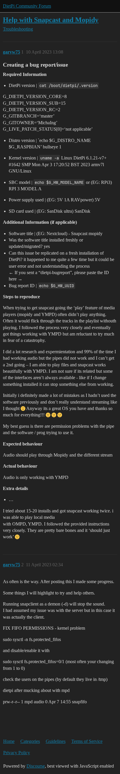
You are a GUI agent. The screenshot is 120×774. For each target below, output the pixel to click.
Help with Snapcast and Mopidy (50, 20)
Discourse (36, 766)
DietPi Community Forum (27, 5)
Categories (30, 741)
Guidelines (56, 741)
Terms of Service (87, 741)
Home (9, 741)
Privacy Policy (16, 752)
